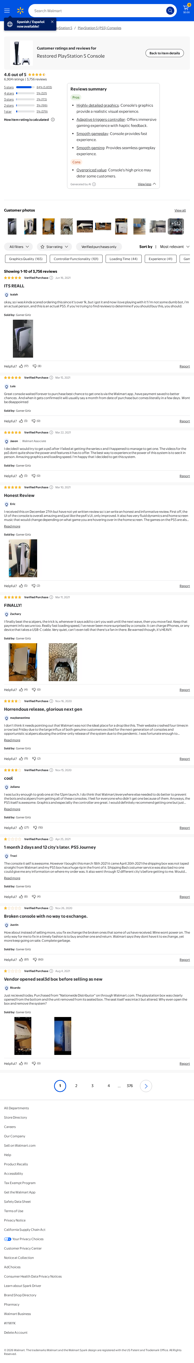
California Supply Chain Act (24, 1230)
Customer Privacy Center (23, 1248)
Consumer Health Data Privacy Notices (33, 1276)
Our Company (14, 1136)
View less (144, 184)
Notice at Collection (19, 1258)
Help (7, 1155)
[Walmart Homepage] (20, 11)
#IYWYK (10, 1323)
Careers (10, 1127)
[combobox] (102, 10)
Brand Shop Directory (20, 1295)
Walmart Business (17, 1314)
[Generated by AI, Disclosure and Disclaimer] (94, 184)
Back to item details (165, 53)
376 (130, 1085)
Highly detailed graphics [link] (98, 105)
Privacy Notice (15, 1220)
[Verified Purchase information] (51, 278)
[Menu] (8, 11)
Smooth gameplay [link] (92, 133)
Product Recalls (16, 1164)
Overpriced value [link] (91, 170)
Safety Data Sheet (17, 1201)
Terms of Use (13, 1211)
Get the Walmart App (19, 1192)
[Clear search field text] (164, 10)
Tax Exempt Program (20, 1183)
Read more (12, 526)
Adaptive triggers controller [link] (101, 119)
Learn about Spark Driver (22, 1286)
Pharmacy (11, 1304)
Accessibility (13, 1173)
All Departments (16, 1108)
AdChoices (12, 1267)
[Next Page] (146, 1086)
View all (180, 210)
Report (185, 366)
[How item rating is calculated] (53, 120)
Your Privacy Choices (27, 1239)
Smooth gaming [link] (90, 147)
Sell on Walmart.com (20, 1145)
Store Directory (15, 1117)
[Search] (170, 11)
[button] (12, 226)
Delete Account (16, 1332)
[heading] (71, 53)
